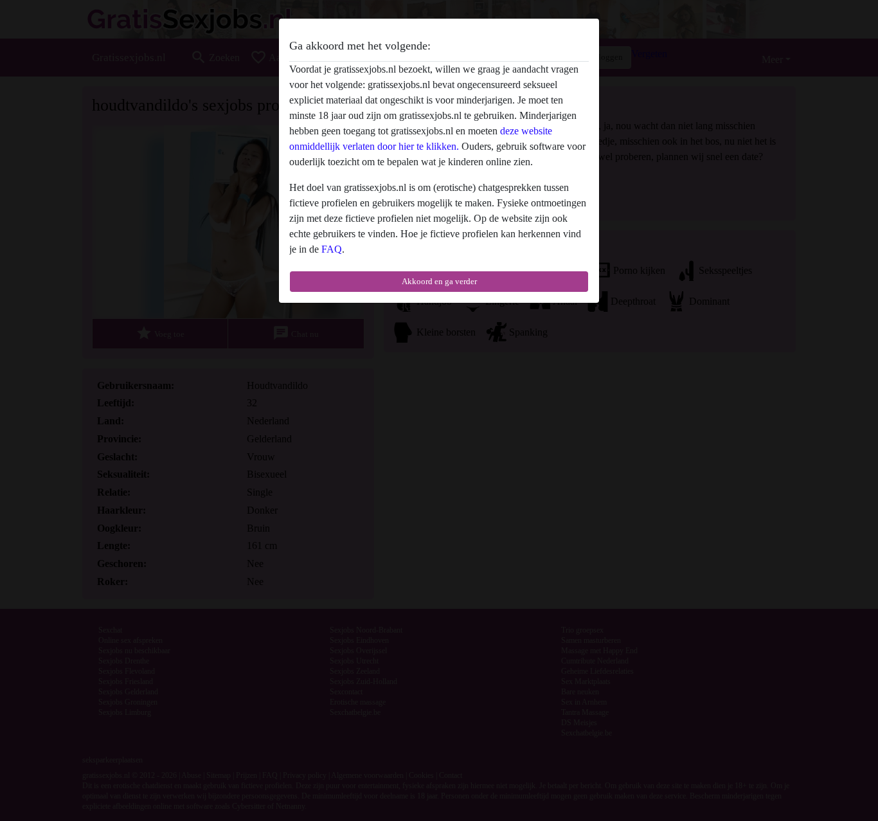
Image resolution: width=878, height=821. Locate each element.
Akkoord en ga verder (439, 281)
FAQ (331, 249)
